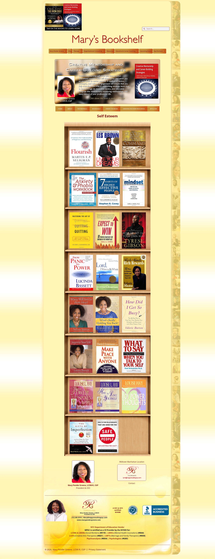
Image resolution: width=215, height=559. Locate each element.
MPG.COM (153, 109)
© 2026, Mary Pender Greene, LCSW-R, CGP (65, 549)
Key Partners (158, 51)
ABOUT (70, 109)
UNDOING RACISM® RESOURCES (134, 109)
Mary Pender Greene (57, 51)
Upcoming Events (146, 51)
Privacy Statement (97, 549)
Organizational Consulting (93, 51)
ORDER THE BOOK (112, 109)
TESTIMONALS (82, 109)
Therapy (76, 51)
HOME (60, 109)
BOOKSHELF (96, 109)
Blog (70, 51)
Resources (110, 51)
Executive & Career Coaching (125, 51)
